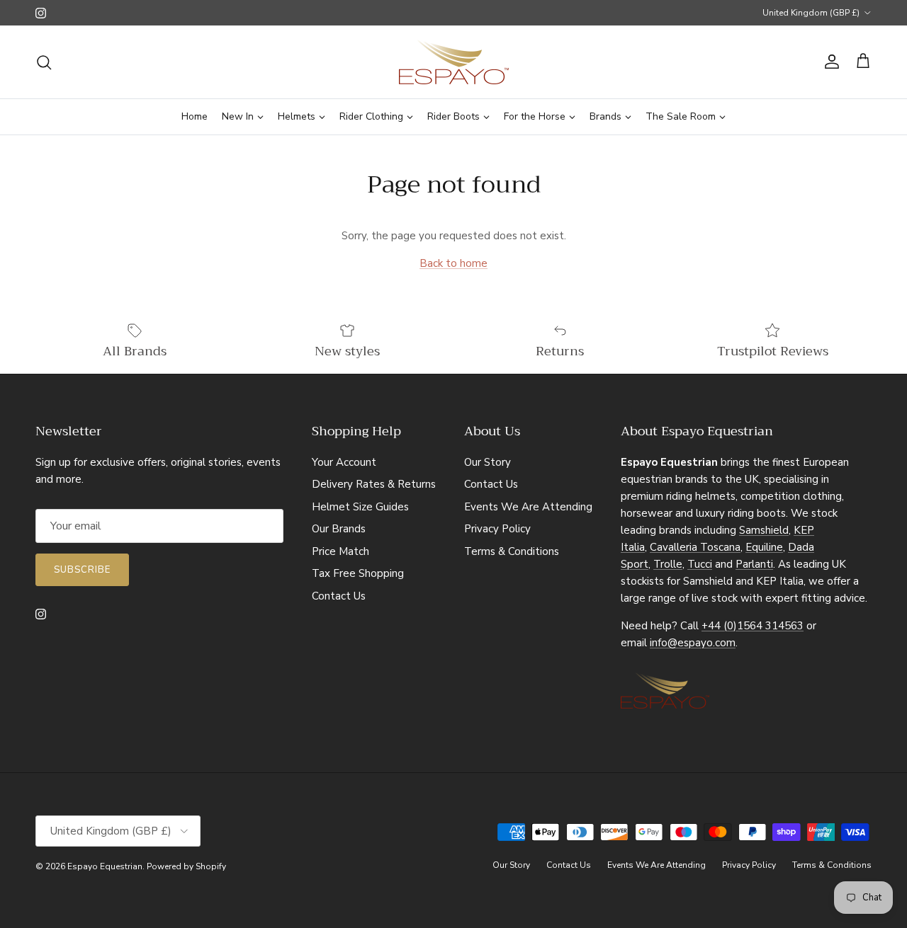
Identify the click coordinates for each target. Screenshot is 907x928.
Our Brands (339, 529)
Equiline (764, 547)
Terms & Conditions (511, 551)
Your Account (344, 462)
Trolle (667, 564)
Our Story (487, 462)
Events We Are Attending (528, 507)
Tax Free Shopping (358, 573)
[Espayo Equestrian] (454, 62)
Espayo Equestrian (104, 866)
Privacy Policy (497, 529)
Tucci (699, 564)
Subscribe (82, 569)
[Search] (43, 62)
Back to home (453, 263)
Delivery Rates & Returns (374, 484)
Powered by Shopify (186, 866)
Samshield (764, 530)
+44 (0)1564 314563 (753, 626)
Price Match (340, 551)
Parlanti (754, 564)
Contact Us (339, 596)
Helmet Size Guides (360, 507)
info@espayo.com (693, 643)
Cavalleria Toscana (695, 547)
